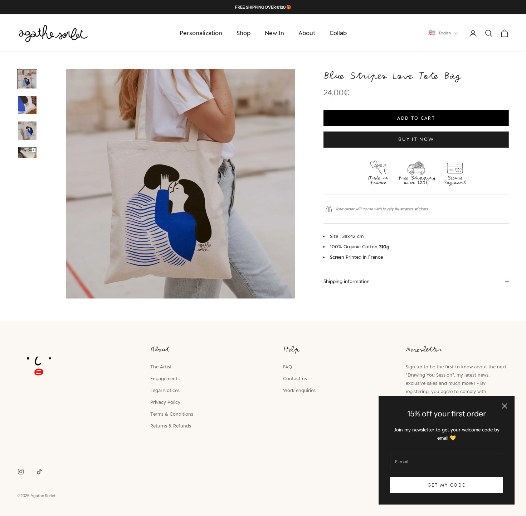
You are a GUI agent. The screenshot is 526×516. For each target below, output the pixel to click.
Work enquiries (299, 390)
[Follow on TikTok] (39, 471)
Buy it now (416, 139)
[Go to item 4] (27, 152)
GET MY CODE (447, 485)
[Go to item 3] (27, 131)
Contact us (295, 378)
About (306, 33)
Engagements (165, 378)
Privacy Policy (165, 402)
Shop (243, 33)
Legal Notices (165, 390)
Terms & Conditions (171, 414)
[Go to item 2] (27, 105)
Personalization (201, 33)
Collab (338, 33)
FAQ (287, 366)
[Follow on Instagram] (20, 471)
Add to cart (416, 118)
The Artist (161, 366)
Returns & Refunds (170, 426)
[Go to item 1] (27, 79)
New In (274, 33)
